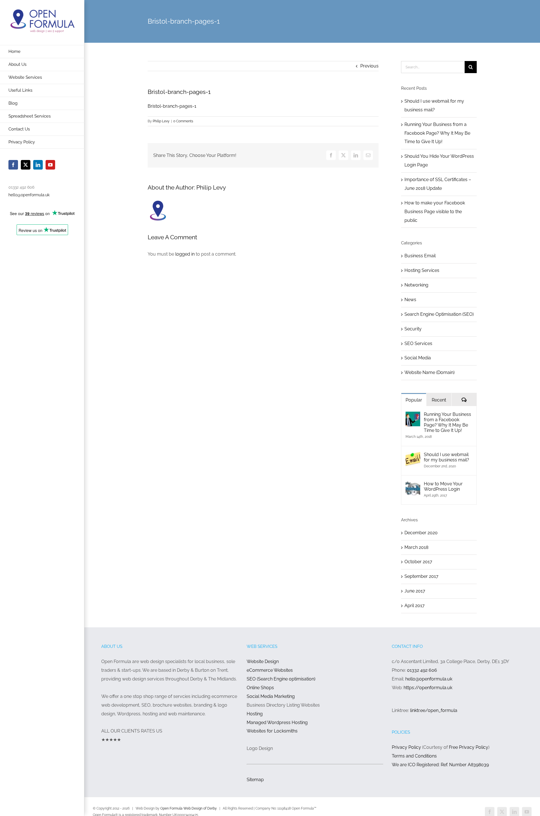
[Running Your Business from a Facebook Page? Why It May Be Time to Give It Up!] (413, 415)
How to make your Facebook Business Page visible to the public (434, 211)
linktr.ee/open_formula (433, 710)
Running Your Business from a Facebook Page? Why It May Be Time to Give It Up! (437, 133)
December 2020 (421, 532)
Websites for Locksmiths (272, 731)
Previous (369, 66)
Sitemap (255, 779)
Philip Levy (161, 121)
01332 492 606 (422, 670)
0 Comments (183, 121)
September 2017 (421, 576)
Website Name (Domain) (429, 372)
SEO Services (418, 343)
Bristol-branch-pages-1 (172, 106)
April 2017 (414, 605)
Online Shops (260, 687)
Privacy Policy (407, 747)
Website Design (263, 661)
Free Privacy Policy (468, 747)
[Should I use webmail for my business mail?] (413, 456)
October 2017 (418, 561)
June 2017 (414, 591)
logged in (185, 254)
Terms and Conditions (414, 756)
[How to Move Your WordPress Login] (413, 485)
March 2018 (416, 547)
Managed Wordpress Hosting (277, 722)
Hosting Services (421, 270)
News (410, 299)
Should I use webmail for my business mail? (446, 457)
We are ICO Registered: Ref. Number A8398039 (440, 764)
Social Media (417, 357)
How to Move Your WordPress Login (443, 486)
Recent (439, 400)
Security (413, 329)
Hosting (255, 713)
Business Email (420, 255)
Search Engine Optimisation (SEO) (439, 314)
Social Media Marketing (271, 696)
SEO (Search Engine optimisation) (281, 679)
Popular (414, 400)
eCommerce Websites (270, 670)
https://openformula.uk (428, 687)
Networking (416, 285)
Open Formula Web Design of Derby (188, 808)
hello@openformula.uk (29, 195)
